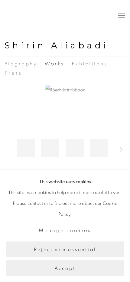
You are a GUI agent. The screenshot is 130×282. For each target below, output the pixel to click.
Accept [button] (65, 268)
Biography (21, 63)
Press (13, 73)
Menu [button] (120, 16)
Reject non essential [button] (65, 249)
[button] (26, 148)
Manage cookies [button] (65, 230)
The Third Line (32, 16)
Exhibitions (89, 63)
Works (54, 63)
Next (121, 150)
